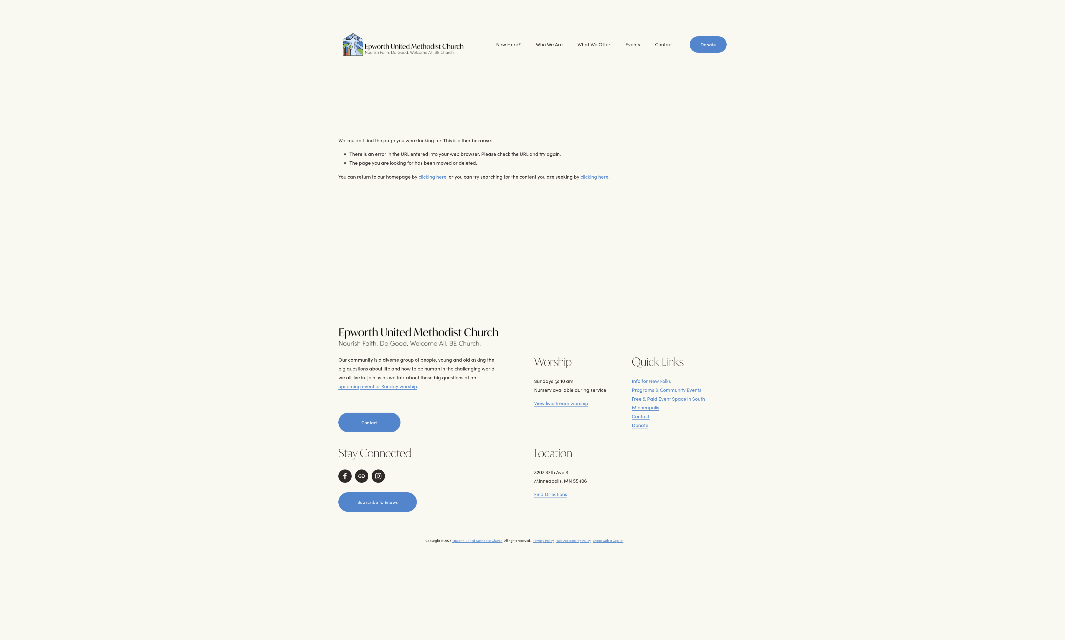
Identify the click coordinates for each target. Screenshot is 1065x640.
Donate (708, 44)
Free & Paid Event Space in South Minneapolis (668, 403)
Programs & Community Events (666, 390)
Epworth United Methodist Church (477, 541)
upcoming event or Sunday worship (377, 386)
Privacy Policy (543, 541)
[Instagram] (378, 476)
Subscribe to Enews (377, 502)
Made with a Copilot (608, 541)
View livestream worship (561, 403)
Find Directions (550, 494)
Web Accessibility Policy (573, 541)
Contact (664, 44)
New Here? (508, 44)
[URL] (361, 476)
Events (632, 44)
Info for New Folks (651, 381)
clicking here (433, 176)
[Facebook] (345, 476)
